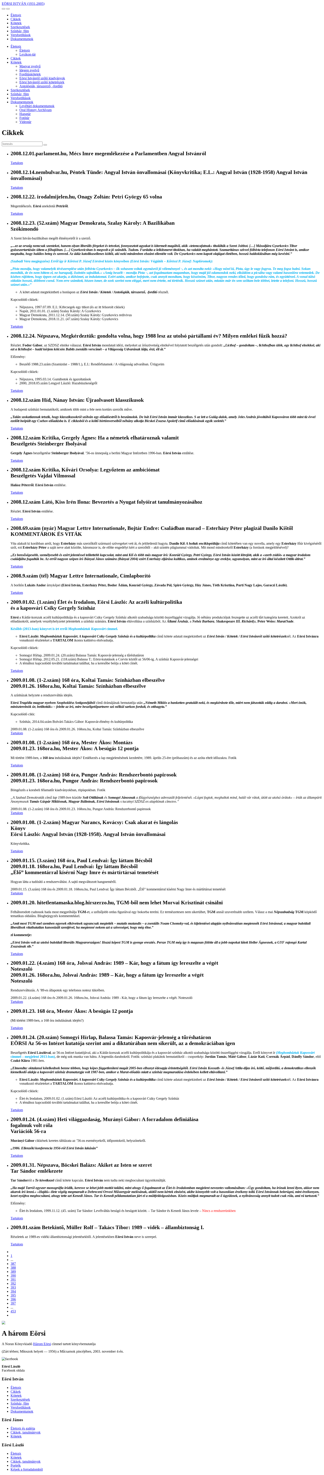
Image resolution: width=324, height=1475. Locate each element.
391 (13, 1279)
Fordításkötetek (30, 74)
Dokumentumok (22, 39)
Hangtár (25, 114)
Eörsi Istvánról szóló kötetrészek (41, 82)
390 (13, 1275)
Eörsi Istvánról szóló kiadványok (42, 78)
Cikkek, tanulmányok (26, 1432)
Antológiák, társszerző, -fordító (41, 86)
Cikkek (16, 19)
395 (13, 1295)
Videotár (25, 122)
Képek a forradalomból (27, 1469)
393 (13, 1287)
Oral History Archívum (35, 110)
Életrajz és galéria (23, 1428)
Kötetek (16, 23)
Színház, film (20, 31)
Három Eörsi (42, 1344)
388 (13, 1267)
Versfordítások (21, 35)
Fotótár (24, 118)
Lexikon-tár (27, 54)
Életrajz (16, 15)
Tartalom (17, 163)
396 (13, 1299)
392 (13, 1283)
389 (13, 1271)
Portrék (16, 1465)
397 (13, 1303)
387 (13, 1264)
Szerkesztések (20, 27)
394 (13, 1291)
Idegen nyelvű (29, 70)
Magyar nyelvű (30, 66)
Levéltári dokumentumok (36, 106)
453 (13, 1311)
